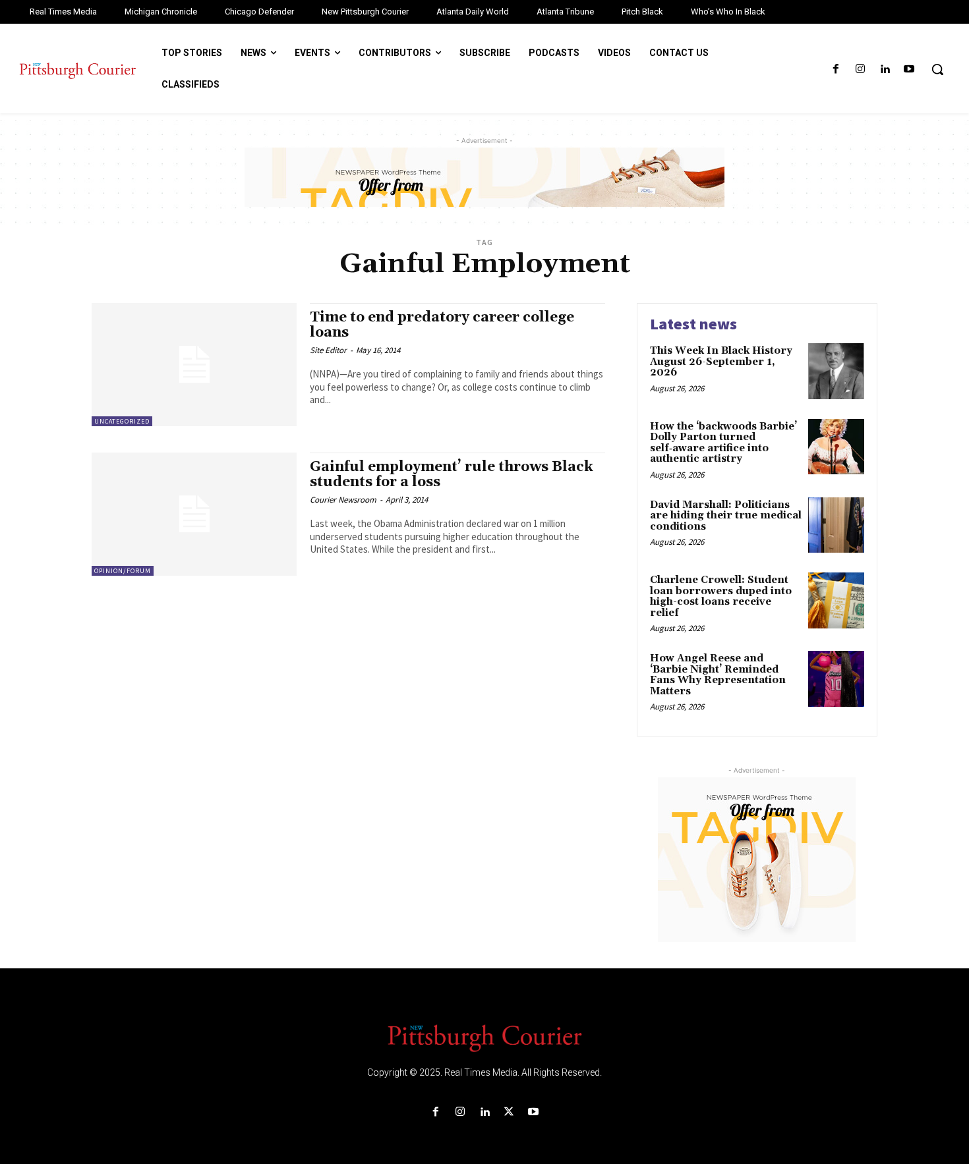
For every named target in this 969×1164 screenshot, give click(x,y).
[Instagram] (860, 69)
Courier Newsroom (343, 499)
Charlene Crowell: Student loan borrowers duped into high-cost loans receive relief (721, 596)
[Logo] (484, 1036)
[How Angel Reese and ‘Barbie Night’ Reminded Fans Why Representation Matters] (836, 679)
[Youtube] (909, 69)
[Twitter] (509, 1112)
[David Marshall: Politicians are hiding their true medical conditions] (836, 525)
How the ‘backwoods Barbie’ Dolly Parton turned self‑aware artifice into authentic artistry (723, 443)
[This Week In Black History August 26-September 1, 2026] (836, 371)
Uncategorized (122, 421)
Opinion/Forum (122, 571)
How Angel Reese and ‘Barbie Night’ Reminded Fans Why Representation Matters (718, 675)
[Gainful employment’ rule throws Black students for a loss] (194, 514)
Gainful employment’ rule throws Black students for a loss (451, 474)
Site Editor (328, 350)
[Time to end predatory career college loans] (194, 364)
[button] (937, 69)
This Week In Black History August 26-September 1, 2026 (721, 362)
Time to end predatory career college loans (442, 325)
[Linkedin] (885, 69)
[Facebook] (835, 69)
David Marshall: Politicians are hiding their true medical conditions (726, 516)
